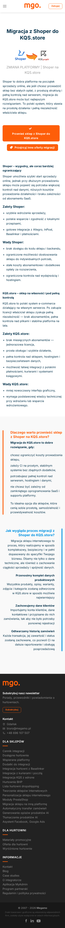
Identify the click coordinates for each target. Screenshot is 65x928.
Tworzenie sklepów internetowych (25, 790)
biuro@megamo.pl (19, 728)
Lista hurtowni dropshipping (21, 786)
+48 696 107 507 (18, 733)
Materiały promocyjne (17, 839)
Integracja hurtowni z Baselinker (23, 768)
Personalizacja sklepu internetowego (26, 795)
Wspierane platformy (16, 760)
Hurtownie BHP (12, 782)
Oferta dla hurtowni (15, 844)
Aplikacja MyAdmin (15, 884)
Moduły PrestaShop (15, 799)
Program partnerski (15, 889)
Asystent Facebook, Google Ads (24, 821)
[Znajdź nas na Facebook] (26, 920)
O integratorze (12, 880)
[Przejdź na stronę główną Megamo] (11, 683)
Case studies (11, 875)
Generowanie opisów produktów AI (26, 813)
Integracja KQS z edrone (18, 777)
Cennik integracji (13, 751)
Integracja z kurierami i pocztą (22, 773)
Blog (5, 871)
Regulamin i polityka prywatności (24, 893)
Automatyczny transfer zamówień (24, 808)
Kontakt (7, 866)
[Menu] (5, 6)
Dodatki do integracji (16, 764)
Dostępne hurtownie (16, 755)
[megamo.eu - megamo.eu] (32, 6)
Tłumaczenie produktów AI (20, 817)
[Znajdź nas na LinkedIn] (32, 920)
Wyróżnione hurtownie (17, 848)
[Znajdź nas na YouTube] (39, 921)
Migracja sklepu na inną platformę (25, 804)
